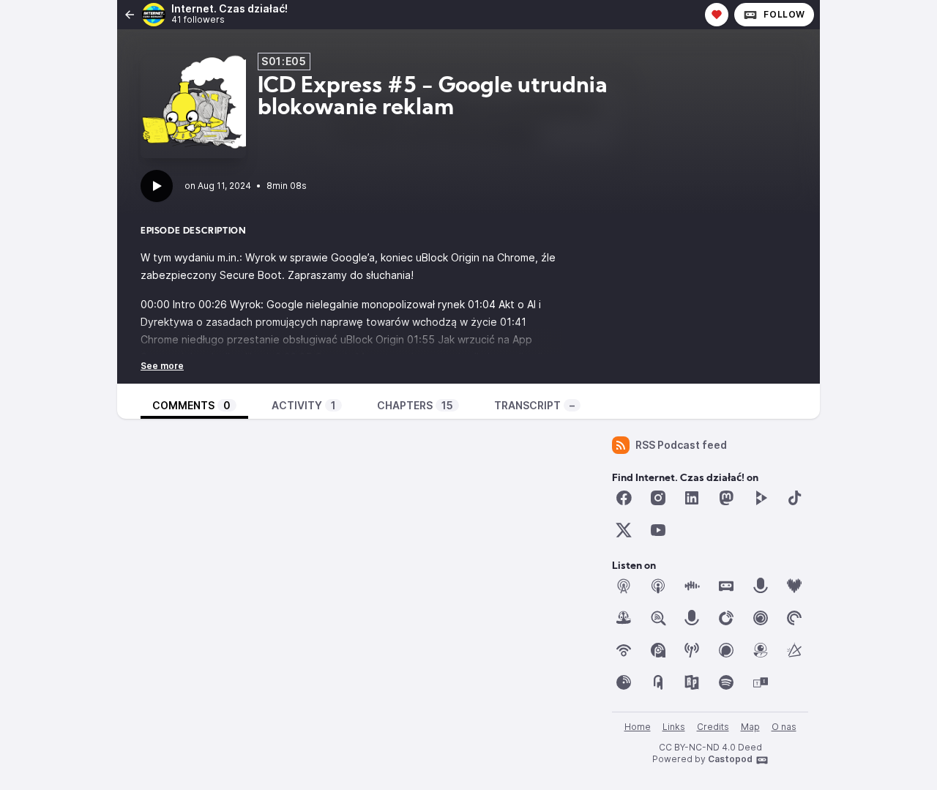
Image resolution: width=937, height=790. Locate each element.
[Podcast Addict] (658, 650)
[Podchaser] (726, 650)
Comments (191, 405)
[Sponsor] (716, 14)
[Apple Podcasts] (658, 585)
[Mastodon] (726, 498)
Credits (713, 726)
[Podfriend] (760, 650)
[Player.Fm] (726, 618)
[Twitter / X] (623, 530)
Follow (784, 14)
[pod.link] (794, 650)
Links (673, 726)
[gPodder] (623, 618)
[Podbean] (623, 650)
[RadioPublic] (691, 682)
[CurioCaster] (760, 585)
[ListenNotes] (658, 618)
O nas (784, 726)
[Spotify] (726, 682)
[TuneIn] (760, 682)
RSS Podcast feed (681, 445)
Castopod (730, 758)
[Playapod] (691, 618)
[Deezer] (794, 585)
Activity (304, 405)
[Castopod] (726, 585)
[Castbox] (691, 585)
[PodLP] (623, 682)
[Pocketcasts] (794, 618)
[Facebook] (623, 498)
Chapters (415, 405)
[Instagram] (658, 498)
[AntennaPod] (623, 585)
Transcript (534, 405)
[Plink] (760, 618)
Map (750, 726)
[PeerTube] (760, 498)
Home (637, 726)
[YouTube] (658, 530)
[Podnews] (658, 682)
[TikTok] (794, 498)
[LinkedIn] (691, 498)
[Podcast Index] (691, 650)
